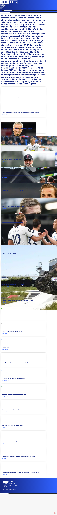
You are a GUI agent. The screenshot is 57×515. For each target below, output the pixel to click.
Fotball (1, 3)
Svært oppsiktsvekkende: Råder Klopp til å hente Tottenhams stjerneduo (17, 300)
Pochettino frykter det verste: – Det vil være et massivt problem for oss (17, 362)
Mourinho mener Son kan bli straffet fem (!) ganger (13, 284)
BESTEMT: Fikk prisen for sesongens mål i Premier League (14, 190)
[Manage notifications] (55, 513)
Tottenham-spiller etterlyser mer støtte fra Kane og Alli (14, 394)
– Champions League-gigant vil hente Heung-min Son (13, 378)
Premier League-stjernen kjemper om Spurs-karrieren (13, 409)
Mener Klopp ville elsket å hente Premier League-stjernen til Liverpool (17, 128)
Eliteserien (2, 4)
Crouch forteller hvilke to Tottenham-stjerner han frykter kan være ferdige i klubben (20, 175)
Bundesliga (16, 14)
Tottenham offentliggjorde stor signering (11, 441)
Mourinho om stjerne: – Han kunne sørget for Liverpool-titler (15, 96)
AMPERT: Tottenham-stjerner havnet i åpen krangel (13, 206)
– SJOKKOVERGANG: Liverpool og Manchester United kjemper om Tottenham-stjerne (20, 472)
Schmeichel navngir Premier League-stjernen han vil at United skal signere (18, 237)
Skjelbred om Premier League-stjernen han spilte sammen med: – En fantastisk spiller (20, 112)
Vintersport (2, 6)
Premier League (3, 5)
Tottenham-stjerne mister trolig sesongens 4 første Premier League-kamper (18, 456)
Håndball (1, 7)
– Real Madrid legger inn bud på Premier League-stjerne (14, 315)
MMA (1, 8)
